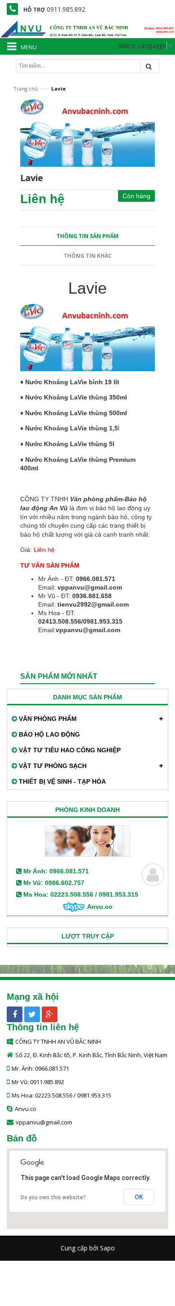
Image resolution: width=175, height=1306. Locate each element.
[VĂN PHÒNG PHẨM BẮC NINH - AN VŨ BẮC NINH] (87, 27)
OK (139, 1197)
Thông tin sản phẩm (87, 236)
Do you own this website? (53, 1197)
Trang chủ (25, 88)
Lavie (87, 288)
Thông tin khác (88, 256)
